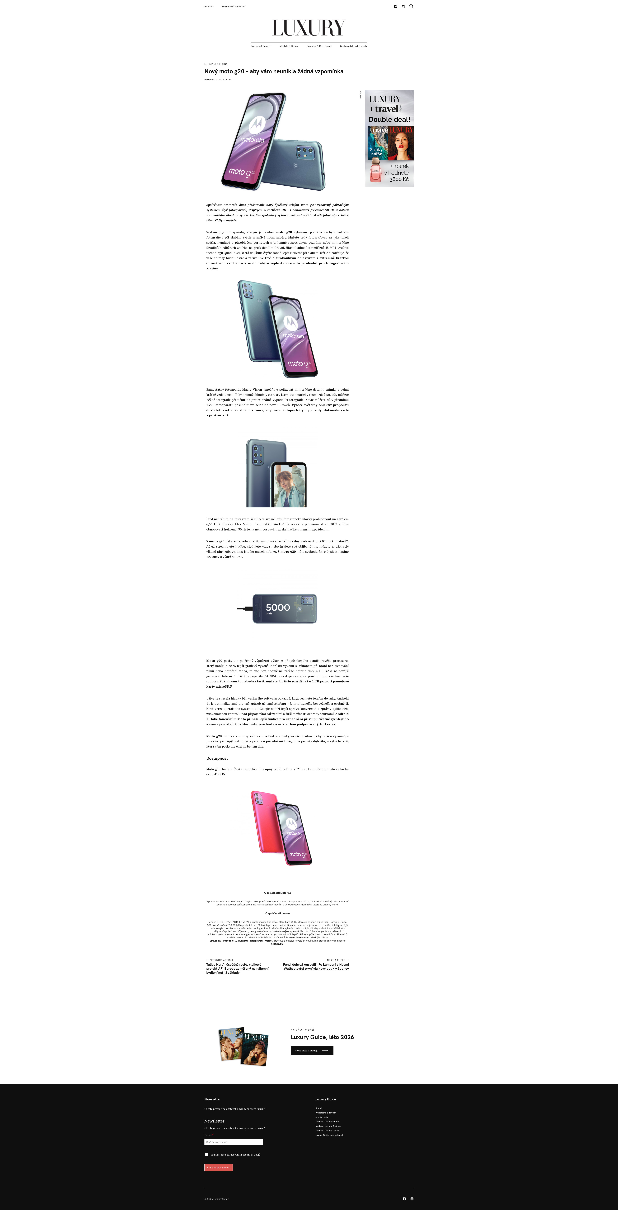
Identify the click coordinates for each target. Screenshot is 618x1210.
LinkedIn (215, 940)
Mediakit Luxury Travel (327, 1130)
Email (208, 1135)
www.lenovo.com (299, 937)
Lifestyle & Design (289, 46)
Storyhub (276, 943)
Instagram (255, 940)
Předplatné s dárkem (233, 6)
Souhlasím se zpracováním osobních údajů (235, 1154)
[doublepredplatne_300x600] (389, 138)
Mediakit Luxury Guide (327, 1121)
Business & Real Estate (319, 46)
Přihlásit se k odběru (218, 1167)
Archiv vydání (322, 1117)
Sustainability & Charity (353, 46)
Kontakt (209, 6)
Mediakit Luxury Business (328, 1126)
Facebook (228, 940)
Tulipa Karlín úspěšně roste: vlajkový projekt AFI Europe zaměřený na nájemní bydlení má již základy (237, 968)
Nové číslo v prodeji (306, 1050)
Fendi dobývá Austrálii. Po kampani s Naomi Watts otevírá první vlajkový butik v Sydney (316, 966)
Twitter (242, 940)
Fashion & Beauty (261, 46)
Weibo (268, 940)
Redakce (209, 79)
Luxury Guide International (329, 1135)
